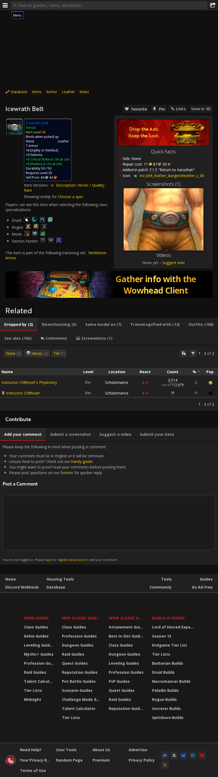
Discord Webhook (22, 587)
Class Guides (36, 627)
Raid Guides (35, 672)
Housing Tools (60, 579)
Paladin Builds (165, 690)
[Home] (10, 764)
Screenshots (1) (163, 184)
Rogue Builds (164, 699)
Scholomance (116, 382)
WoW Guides (36, 617)
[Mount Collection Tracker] (109, 284)
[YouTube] (202, 755)
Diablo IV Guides (168, 617)
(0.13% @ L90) (59, 159)
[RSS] (165, 765)
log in (49, 560)
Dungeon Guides (77, 645)
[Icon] (14, 127)
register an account (71, 560)
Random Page (69, 760)
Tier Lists (33, 690)
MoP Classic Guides (81, 617)
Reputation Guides (80, 672)
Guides (206, 579)
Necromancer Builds (171, 681)
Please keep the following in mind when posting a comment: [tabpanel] (64, 503)
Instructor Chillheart (23, 393)
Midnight (32, 699)
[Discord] (165, 755)
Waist (84, 91)
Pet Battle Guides (79, 681)
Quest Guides (75, 663)
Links (181, 108)
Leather (68, 91)
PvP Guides (119, 681)
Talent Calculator (39, 681)
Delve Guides (36, 636)
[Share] (212, 5)
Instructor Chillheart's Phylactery (29, 382)
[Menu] (5, 5)
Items (37, 91)
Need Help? (30, 749)
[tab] (18, 324)
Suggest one (173, 262)
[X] (174, 755)
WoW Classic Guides (127, 617)
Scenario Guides (77, 690)
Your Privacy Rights (36, 760)
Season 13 (161, 636)
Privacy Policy (142, 760)
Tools (166, 579)
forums (67, 472)
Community (161, 587)
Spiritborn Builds (167, 717)
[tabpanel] (109, 378)
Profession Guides (39, 663)
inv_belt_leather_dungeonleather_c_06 (171, 175)
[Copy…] (184, 353)
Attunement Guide (127, 627)
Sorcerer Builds (166, 708)
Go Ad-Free (202, 587)
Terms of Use (33, 770)
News (10, 579)
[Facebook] (193, 755)
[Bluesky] (183, 755)
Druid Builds (163, 672)
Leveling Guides (39, 645)
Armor (51, 91)
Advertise (138, 749)
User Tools (66, 749)
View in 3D (201, 108)
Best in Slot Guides (127, 636)
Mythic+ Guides (38, 654)
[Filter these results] (193, 353)
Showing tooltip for (41, 196)
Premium (101, 760)
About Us (101, 749)
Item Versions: (36, 185)
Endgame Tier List (169, 645)
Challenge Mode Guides (82, 699)
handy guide (81, 461)
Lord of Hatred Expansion (173, 627)
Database (19, 91)
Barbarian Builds (167, 663)
